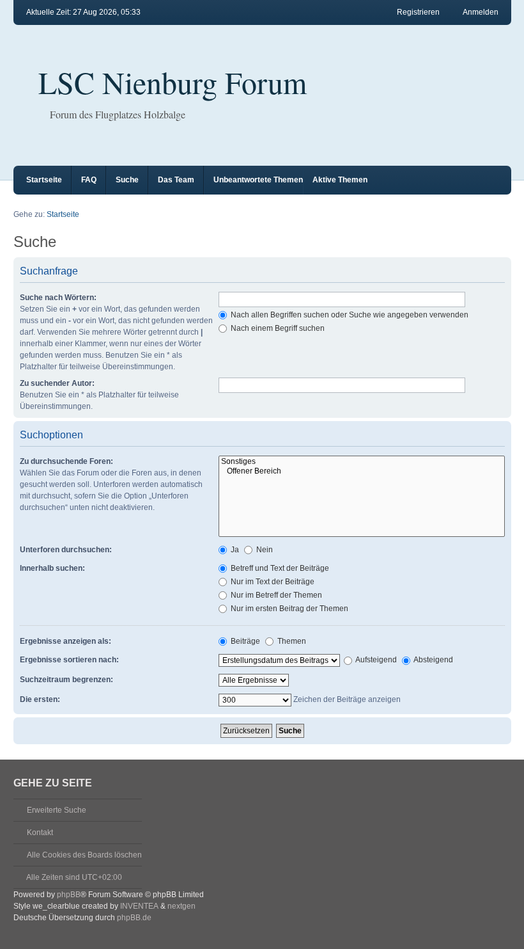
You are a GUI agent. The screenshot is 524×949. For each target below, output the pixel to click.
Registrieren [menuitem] (418, 12)
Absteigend (432, 659)
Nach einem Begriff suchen (277, 328)
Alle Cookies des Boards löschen (84, 854)
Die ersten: (40, 699)
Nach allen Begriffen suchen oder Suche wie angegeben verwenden (348, 314)
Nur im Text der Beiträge (271, 581)
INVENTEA (139, 906)
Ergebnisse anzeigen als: (65, 641)
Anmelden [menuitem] (480, 12)
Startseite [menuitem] (44, 179)
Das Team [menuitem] (176, 179)
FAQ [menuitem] (88, 179)
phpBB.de (134, 917)
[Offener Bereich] (362, 471)
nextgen (181, 906)
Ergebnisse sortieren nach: (69, 659)
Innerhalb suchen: (52, 568)
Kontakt (40, 832)
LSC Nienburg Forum (172, 81)
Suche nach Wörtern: (58, 297)
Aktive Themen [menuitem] (339, 179)
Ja (234, 549)
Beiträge (244, 641)
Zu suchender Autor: (57, 383)
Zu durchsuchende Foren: (66, 461)
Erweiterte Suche (56, 810)
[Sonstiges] (362, 462)
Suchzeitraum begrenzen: (66, 679)
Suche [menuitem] (127, 179)
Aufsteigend (375, 659)
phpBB (69, 894)
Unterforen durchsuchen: (66, 549)
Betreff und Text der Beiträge (279, 568)
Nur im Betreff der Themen (275, 595)
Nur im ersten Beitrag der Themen (288, 608)
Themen (290, 641)
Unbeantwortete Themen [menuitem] (258, 179)
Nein (263, 549)
